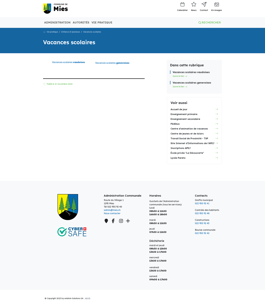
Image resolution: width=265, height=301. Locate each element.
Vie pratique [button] (102, 22)
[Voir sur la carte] (106, 221)
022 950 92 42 (202, 233)
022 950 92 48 (202, 213)
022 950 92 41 (202, 203)
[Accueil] (44, 31)
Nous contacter (112, 213)
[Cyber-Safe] (71, 232)
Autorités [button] (81, 22)
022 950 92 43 (202, 223)
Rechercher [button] (211, 22)
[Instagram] (121, 221)
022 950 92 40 (114, 206)
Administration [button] (57, 22)
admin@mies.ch (112, 210)
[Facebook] (113, 221)
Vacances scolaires (112, 62)
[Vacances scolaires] (55, 8)
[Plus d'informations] (127, 221)
